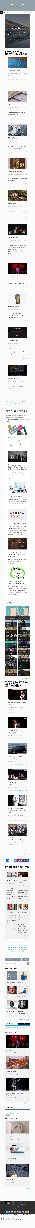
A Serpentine (12, 203)
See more (27, 855)
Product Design (22, 174)
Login (13, 1206)
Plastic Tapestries (13, 307)
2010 (22, 947)
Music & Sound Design (22, 666)
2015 (25, 945)
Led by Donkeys (13, 378)
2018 (16, 945)
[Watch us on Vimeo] (20, 1212)
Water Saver (9, 1137)
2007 (12, 949)
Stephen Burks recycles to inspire (16, 783)
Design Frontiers (23, 915)
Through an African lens (15, 496)
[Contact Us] (28, 1212)
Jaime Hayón (21, 997)
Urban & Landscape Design (23, 673)
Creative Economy (23, 632)
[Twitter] (15, 860)
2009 (25, 947)
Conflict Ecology (13, 340)
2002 (12, 951)
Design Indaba (11, 982)
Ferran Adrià (10, 1011)
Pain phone (10, 912)
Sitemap (19, 1206)
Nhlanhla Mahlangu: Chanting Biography (14, 1094)
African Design (17, 279)
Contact (19, 1202)
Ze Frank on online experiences (14, 731)
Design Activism (10, 639)
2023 (19, 943)
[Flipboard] (24, 860)
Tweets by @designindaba (12, 1027)
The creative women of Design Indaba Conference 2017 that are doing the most (17, 467)
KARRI (10, 104)
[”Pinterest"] (25, 959)
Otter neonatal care (11, 1158)
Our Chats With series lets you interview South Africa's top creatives (17, 554)
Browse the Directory (24, 1019)
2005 (19, 949)
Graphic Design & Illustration (22, 652)
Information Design (23, 660)
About (13, 1202)
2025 (12, 943)
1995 (22, 951)
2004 (22, 949)
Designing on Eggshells (15, 171)
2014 (9, 947)
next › (16, 403)
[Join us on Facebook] (17, 959)
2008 (9, 949)
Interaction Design (10, 667)
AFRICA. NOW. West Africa (17, 523)
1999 (19, 951)
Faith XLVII (21, 982)
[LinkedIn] (21, 860)
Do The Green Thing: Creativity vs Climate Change (17, 582)
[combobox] (27, 12)
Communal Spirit (11, 1072)
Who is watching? (13, 237)
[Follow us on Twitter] (9, 959)
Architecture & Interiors (10, 624)
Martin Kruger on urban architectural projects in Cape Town (17, 810)
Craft (19, 309)
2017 (19, 945)
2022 (22, 943)
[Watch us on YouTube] (18, 1212)
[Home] (17, 5)
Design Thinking (22, 639)
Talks (9, 279)
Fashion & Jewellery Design (11, 645)
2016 (22, 945)
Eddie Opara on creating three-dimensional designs (16, 839)
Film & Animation (22, 646)
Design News (12, 73)
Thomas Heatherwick (21, 1012)
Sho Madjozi (12, 277)
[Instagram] (15, 1212)
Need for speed (12, 880)
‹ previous (13, 401)
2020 (9, 945)
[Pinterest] (18, 860)
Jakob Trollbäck (10, 1180)
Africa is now (22, 912)
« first (7, 401)
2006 (16, 949)
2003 (25, 949)
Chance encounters (14, 71)
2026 (9, 943)
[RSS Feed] (26, 1212)
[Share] (27, 860)
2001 (16, 951)
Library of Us (14, 28)
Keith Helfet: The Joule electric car (15, 757)
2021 (25, 943)
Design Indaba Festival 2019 (17, 438)
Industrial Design (10, 660)
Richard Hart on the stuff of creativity (17, 704)
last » (20, 403)
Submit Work (21, 1204)
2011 (19, 947)
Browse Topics (26, 679)
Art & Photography (23, 625)
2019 (12, 945)
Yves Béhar (10, 997)
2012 (16, 947)
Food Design (9, 653)
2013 (12, 947)
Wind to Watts (12, 138)
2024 (16, 943)
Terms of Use (15, 1208)
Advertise (14, 1204)
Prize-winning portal (22, 881)
